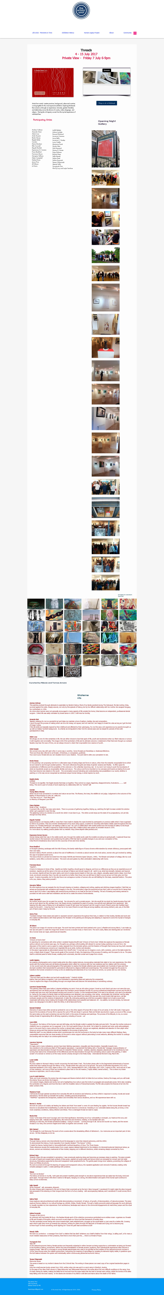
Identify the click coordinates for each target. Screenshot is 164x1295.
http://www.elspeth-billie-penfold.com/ (84, 829)
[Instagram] (135, 33)
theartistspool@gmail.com (35, 1289)
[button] (36, 604)
